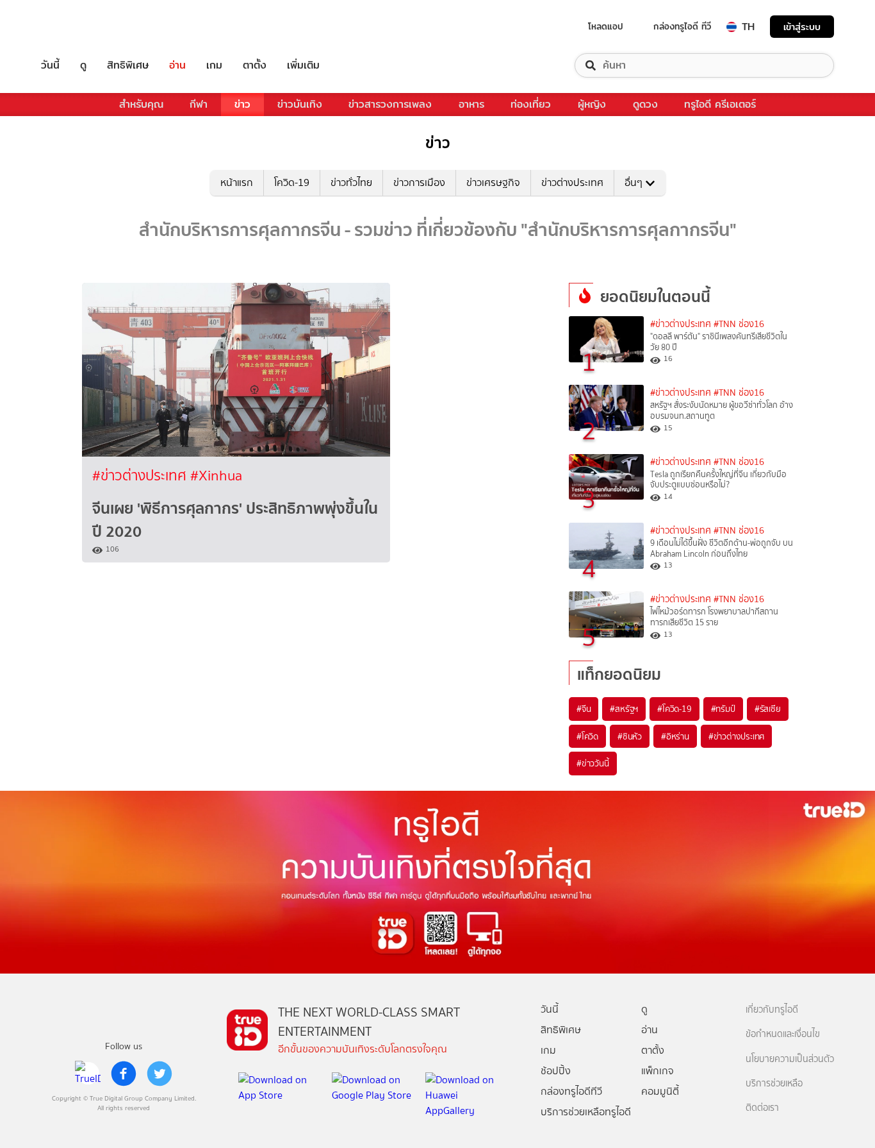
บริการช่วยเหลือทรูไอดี (586, 1111)
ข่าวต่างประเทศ (572, 182)
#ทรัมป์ (723, 708)
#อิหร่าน (675, 736)
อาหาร (471, 104)
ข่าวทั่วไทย (351, 182)
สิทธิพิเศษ (128, 65)
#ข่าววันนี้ (593, 763)
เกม (214, 65)
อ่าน (177, 65)
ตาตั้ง (254, 65)
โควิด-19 (291, 182)
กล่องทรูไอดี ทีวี (682, 26)
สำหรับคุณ (141, 104)
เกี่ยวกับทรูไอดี (772, 1010)
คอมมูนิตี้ (660, 1091)
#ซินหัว (629, 736)
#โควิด (587, 736)
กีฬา (199, 104)
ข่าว (242, 104)
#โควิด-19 (674, 708)
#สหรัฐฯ (624, 708)
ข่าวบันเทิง (299, 104)
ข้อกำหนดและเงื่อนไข (783, 1034)
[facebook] (123, 1073)
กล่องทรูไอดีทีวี (571, 1091)
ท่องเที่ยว (531, 104)
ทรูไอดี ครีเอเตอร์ (720, 104)
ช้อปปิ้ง (556, 1070)
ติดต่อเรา (762, 1108)
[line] (88, 1073)
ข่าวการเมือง (419, 182)
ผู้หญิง (592, 104)
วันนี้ (50, 65)
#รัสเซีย (768, 708)
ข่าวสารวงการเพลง (390, 104)
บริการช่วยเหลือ (774, 1083)
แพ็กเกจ (657, 1070)
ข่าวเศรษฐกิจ (493, 182)
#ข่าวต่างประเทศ (141, 475)
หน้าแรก (236, 182)
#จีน (584, 708)
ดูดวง (645, 104)
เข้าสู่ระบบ (802, 26)
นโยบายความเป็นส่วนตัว (790, 1059)
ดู (83, 65)
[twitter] (159, 1073)
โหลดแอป (605, 26)
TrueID (79, 26)
